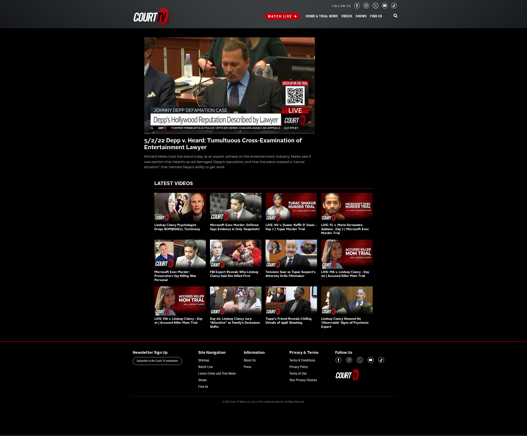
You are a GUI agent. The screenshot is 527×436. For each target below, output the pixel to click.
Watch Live (280, 16)
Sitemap (203, 360)
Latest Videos (173, 183)
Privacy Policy (298, 367)
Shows (361, 16)
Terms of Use (298, 373)
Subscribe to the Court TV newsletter (157, 360)
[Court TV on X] (375, 7)
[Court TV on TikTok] (394, 7)
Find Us (376, 16)
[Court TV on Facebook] (357, 7)
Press (247, 367)
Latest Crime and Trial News (217, 373)
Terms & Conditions (302, 360)
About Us (250, 360)
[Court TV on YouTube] (385, 7)
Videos (346, 16)
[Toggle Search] (395, 16)
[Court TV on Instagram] (366, 7)
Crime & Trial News (321, 16)
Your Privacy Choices (303, 380)
